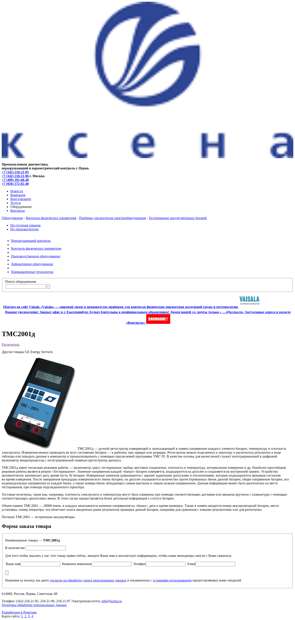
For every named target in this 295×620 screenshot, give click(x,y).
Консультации (20, 199)
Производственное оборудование (35, 256)
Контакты (17, 210)
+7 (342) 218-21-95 (15, 172)
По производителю (24, 229)
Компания (17, 195)
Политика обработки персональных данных (34, 605)
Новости (16, 191)
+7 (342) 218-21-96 (15, 176)
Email (191, 564)
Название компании (77, 564)
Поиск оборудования (20, 281)
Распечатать (10, 344)
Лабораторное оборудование (32, 264)
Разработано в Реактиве (19, 612)
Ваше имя (13, 564)
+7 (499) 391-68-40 (15, 180)
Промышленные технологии (32, 272)
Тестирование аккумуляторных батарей (178, 218)
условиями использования (172, 580)
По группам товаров (25, 225)
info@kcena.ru (112, 601)
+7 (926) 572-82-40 (15, 184)
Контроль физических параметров (51, 218)
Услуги (15, 203)
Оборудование (12, 218)
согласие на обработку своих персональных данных (88, 580)
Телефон (139, 564)
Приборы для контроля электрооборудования (112, 218)
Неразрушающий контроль (31, 241)
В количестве (15, 548)
